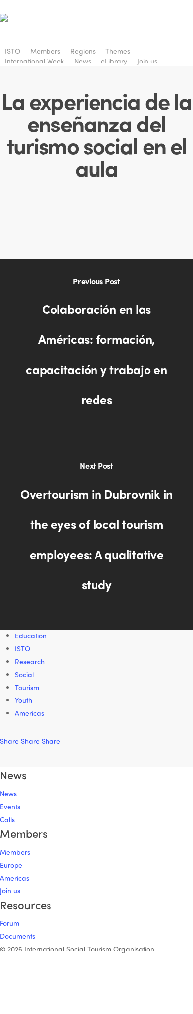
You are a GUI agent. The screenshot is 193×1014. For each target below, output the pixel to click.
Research (30, 661)
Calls (7, 819)
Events (10, 806)
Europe (11, 865)
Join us (10, 890)
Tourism (27, 687)
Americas (29, 713)
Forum (9, 923)
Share (10, 741)
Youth (23, 700)
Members (15, 852)
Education (31, 635)
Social (24, 674)
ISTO (22, 648)
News (8, 793)
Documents (17, 936)
